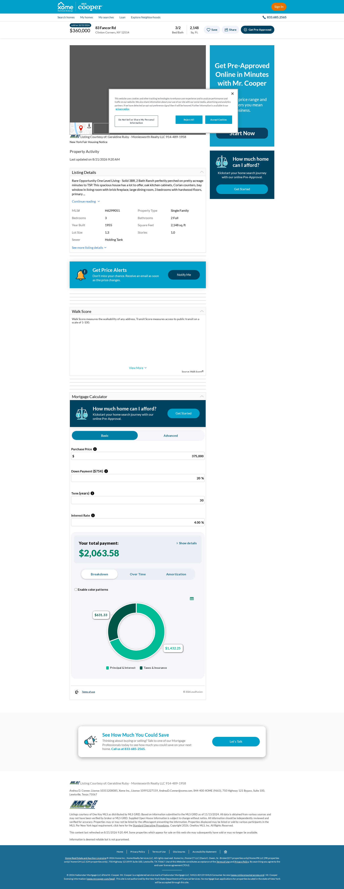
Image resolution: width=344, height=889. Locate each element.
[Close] (232, 93)
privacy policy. (122, 109)
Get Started (242, 189)
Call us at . (128, 749)
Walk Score (81, 311)
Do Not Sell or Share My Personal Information (136, 121)
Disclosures (179, 851)
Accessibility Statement (204, 851)
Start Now (242, 133)
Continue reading (84, 201)
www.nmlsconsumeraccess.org (247, 874)
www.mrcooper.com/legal (100, 878)
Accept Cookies (218, 119)
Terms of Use (159, 851)
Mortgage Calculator (89, 396)
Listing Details (84, 172)
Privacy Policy (137, 851)
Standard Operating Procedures (151, 825)
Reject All (189, 119)
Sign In (278, 6)
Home (120, 851)
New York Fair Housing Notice (88, 142)
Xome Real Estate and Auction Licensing (85, 858)
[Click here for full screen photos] (200, 50)
